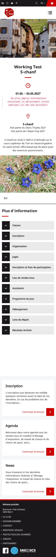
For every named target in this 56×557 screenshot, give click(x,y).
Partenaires (9, 543)
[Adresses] (17, 3)
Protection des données (17, 534)
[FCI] (14, 550)
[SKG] (28, 550)
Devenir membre (12, 521)
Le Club (7, 516)
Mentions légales (13, 530)
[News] (3, 3)
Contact (7, 525)
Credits (7, 539)
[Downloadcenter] (12, 3)
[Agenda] (7, 3)
